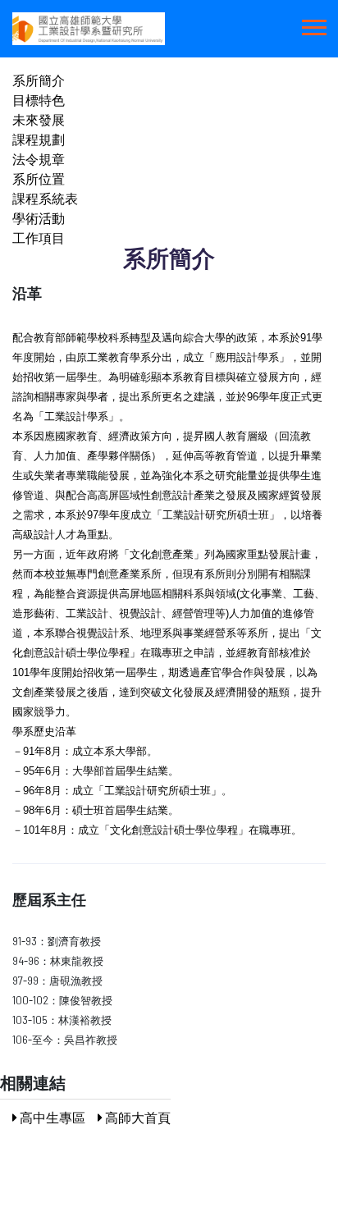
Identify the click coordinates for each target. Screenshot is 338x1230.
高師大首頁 (137, 1117)
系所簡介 (38, 80)
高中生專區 (51, 1117)
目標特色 (38, 99)
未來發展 (38, 119)
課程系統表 (45, 198)
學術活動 (38, 218)
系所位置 (38, 178)
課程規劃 (38, 139)
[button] (313, 24)
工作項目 (38, 237)
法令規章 (38, 159)
